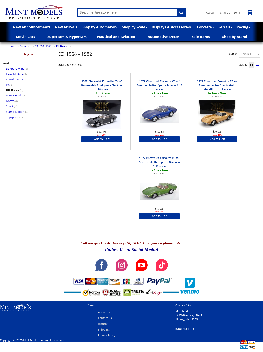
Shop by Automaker (99, 27)
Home (11, 46)
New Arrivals (66, 27)
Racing (242, 27)
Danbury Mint (15, 68)
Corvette (204, 27)
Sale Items (201, 36)
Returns (103, 324)
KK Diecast (63, 46)
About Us (104, 312)
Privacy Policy (106, 335)
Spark (9, 106)
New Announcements (31, 27)
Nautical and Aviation (116, 36)
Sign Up (225, 12)
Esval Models (14, 74)
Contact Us (105, 318)
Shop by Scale (133, 27)
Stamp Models (15, 111)
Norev (10, 101)
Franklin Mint (14, 79)
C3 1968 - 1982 (43, 46)
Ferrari (224, 27)
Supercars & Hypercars (67, 36)
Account (211, 12)
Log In (238, 12)
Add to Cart (101, 139)
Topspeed (12, 117)
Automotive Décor (163, 36)
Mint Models (14, 95)
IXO (8, 85)
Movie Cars (25, 36)
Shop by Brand (234, 36)
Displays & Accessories (171, 27)
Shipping (104, 329)
